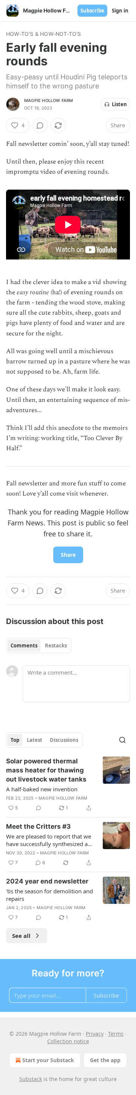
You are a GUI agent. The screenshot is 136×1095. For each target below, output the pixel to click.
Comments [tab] (24, 645)
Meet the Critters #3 (38, 826)
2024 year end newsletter (47, 881)
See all (21, 935)
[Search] (122, 740)
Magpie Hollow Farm (48, 100)
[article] (68, 784)
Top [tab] (15, 740)
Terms (116, 1033)
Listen (119, 104)
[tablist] (38, 645)
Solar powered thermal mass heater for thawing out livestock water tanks (46, 770)
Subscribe (92, 10)
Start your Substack (48, 1060)
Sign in (120, 10)
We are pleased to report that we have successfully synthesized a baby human (48, 840)
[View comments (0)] (40, 125)
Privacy (95, 1033)
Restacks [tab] (56, 645)
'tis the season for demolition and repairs (49, 894)
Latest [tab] (34, 740)
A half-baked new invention (41, 789)
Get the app (105, 1060)
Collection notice (68, 1041)
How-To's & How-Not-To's (43, 34)
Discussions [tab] (64, 740)
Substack (30, 1079)
